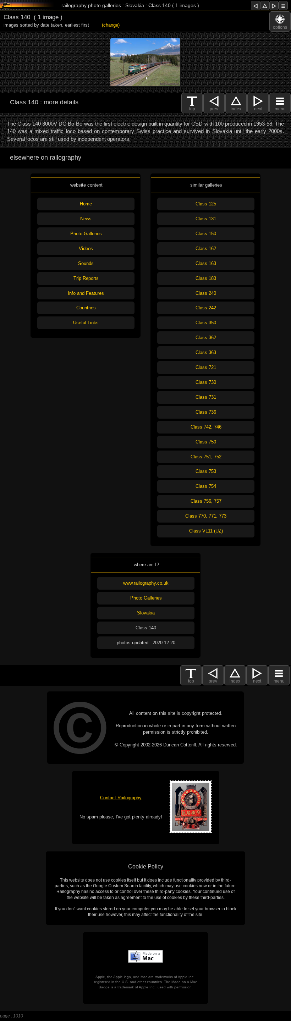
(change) (111, 25)
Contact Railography (121, 797)
